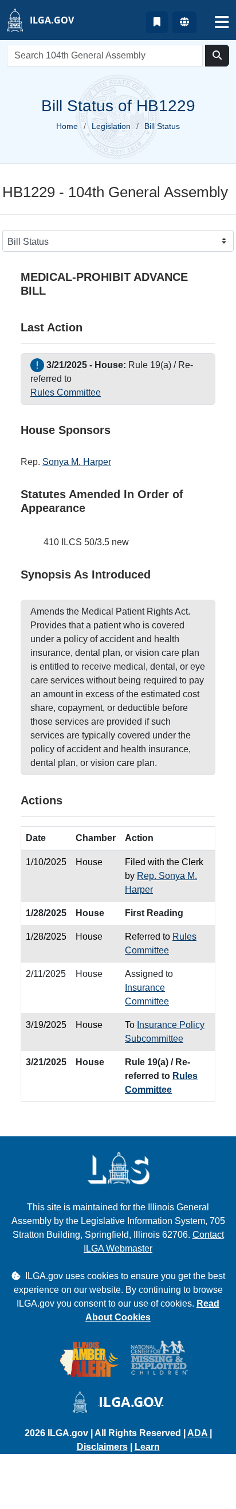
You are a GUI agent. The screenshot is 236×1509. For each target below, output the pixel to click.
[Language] (184, 22)
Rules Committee (65, 392)
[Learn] (157, 22)
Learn (147, 1447)
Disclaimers (102, 1447)
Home (67, 126)
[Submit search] (217, 56)
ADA (198, 1433)
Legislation (111, 126)
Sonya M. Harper (76, 462)
